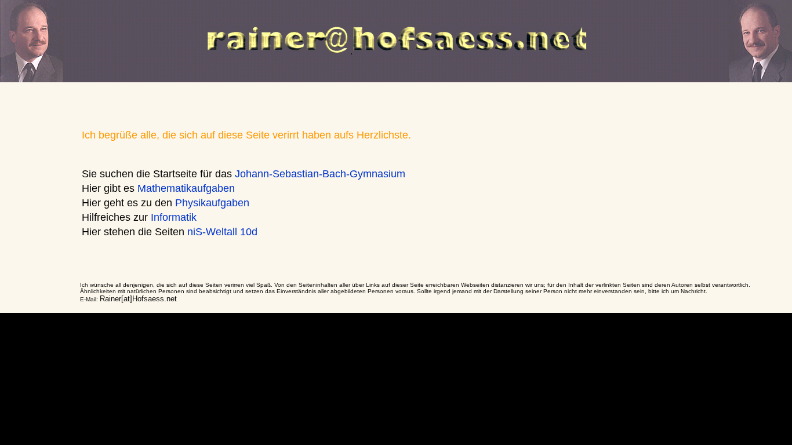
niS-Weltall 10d (222, 232)
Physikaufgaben (212, 203)
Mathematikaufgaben (186, 188)
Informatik (174, 217)
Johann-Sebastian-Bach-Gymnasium (320, 174)
